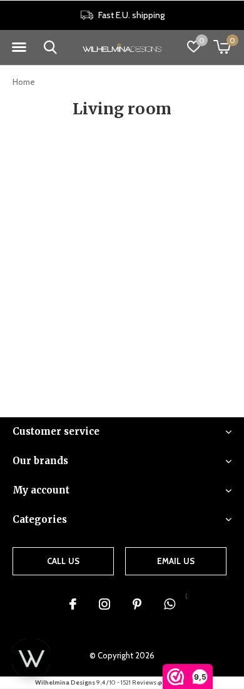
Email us (176, 561)
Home (24, 82)
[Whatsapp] (169, 604)
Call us (63, 561)
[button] (19, 47)
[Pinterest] (137, 604)
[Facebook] (72, 604)
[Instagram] (104, 604)
